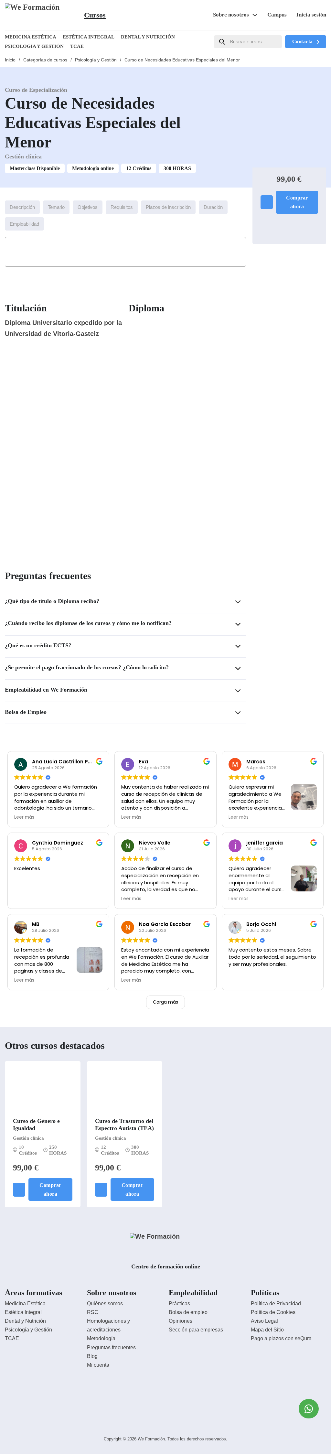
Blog (92, 1356)
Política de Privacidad (276, 1303)
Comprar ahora (297, 202)
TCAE (77, 46)
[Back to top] (308, 1434)
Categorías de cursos (45, 59)
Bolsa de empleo (188, 1312)
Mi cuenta (98, 1365)
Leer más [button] (24, 817)
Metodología (101, 1338)
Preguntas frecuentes (111, 1347)
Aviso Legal (264, 1321)
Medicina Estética (30, 36)
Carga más (165, 1002)
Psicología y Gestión (34, 46)
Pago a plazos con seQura (281, 1338)
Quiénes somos (105, 1303)
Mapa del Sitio (267, 1329)
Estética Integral (88, 36)
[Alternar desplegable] (255, 15)
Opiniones (180, 1321)
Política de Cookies (273, 1312)
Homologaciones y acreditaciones (108, 1325)
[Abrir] (79, 15)
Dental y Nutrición (148, 36)
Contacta (302, 41)
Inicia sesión (311, 15)
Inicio (10, 59)
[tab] (22, 207)
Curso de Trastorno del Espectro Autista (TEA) (124, 1124)
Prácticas (179, 1303)
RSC (92, 1312)
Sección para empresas (196, 1329)
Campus (277, 15)
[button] (125, 602)
